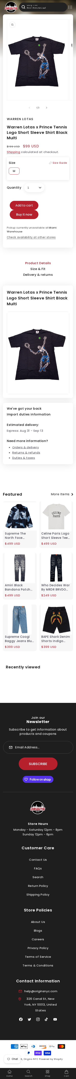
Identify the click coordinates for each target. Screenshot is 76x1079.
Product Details (38, 263)
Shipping (13, 152)
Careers (38, 939)
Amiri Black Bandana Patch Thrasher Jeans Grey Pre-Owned (18, 587)
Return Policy (38, 886)
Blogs (38, 931)
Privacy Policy (38, 948)
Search (38, 877)
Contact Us (38, 860)
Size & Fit (38, 269)
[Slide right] (46, 107)
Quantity (14, 187)
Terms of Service (38, 957)
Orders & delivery (25, 447)
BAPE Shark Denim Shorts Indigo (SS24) (55, 639)
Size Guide (60, 163)
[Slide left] (29, 107)
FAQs (38, 868)
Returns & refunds (26, 453)
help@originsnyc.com (40, 991)
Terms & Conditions (38, 965)
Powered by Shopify (51, 1059)
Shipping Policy (38, 894)
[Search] (23, 7)
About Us (38, 922)
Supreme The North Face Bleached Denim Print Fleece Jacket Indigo (18, 535)
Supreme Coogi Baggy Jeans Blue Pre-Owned (19, 639)
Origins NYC (31, 1059)
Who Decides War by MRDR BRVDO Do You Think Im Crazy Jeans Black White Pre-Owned (55, 587)
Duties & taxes (23, 458)
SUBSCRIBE (38, 763)
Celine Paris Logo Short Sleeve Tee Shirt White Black (55, 535)
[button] (70, 7)
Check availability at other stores (31, 237)
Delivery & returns (38, 275)
